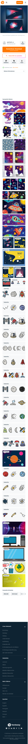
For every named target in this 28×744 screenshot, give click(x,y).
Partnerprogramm (7, 738)
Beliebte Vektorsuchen (8, 741)
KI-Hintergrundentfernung (9, 721)
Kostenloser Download (14, 49)
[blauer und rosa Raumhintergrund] (8, 329)
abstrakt (6, 663)
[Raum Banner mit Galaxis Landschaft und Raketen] (13, 209)
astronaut (14, 663)
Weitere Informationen (9, 70)
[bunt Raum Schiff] (11, 228)
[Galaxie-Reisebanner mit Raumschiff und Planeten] (13, 585)
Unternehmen (6, 707)
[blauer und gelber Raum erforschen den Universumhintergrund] (8, 317)
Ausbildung (5, 710)
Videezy (4, 705)
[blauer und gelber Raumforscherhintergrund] (13, 302)
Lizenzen (4, 733)
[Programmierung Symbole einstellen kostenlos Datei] (13, 598)
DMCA (4, 735)
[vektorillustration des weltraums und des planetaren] (13, 515)
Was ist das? (15, 67)
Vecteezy (4, 702)
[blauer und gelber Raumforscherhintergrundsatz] (8, 287)
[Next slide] (21, 663)
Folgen (22, 43)
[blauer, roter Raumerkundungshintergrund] (18, 328)
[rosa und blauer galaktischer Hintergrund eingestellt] (8, 276)
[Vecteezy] (2, 2)
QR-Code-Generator (7, 723)
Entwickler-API (6, 713)
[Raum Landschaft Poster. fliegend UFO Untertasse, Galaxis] (5, 220)
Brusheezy (5, 699)
